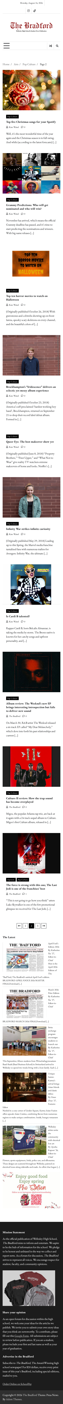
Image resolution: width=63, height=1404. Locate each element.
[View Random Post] (50, 46)
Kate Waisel (14, 127)
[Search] (57, 46)
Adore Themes (14, 1399)
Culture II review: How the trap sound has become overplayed (29, 800)
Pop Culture (12, 116)
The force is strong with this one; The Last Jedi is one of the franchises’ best (31, 886)
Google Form (22, 1336)
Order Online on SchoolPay (17, 1384)
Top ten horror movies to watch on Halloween (27, 297)
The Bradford (14, 716)
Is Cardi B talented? (18, 616)
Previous (19, 925)
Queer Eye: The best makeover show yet (30, 441)
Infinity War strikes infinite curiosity (28, 529)
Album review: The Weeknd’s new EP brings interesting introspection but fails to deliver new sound (30, 707)
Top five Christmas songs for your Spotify (31, 122)
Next (43, 925)
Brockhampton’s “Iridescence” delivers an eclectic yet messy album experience (31, 388)
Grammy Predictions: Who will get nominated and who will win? (27, 207)
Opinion (11, 879)
